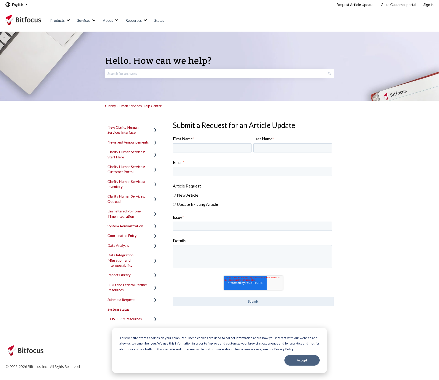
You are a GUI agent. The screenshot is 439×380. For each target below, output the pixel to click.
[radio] (252, 195)
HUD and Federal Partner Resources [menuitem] (127, 287)
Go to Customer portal (398, 4)
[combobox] (215, 73)
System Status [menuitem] (118, 309)
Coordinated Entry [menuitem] (122, 235)
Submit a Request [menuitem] (121, 299)
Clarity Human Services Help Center (133, 105)
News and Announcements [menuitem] (128, 142)
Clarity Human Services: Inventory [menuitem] (126, 184)
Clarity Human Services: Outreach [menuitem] (126, 198)
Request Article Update (355, 4)
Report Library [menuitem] (119, 275)
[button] (155, 127)
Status (159, 20)
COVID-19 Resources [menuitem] (124, 319)
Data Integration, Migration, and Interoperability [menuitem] (120, 260)
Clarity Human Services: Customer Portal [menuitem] (126, 169)
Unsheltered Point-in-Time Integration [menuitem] (124, 213)
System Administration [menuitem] (125, 226)
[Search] (329, 73)
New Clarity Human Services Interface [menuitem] (123, 129)
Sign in (428, 4)
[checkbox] (252, 199)
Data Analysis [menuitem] (118, 245)
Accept (302, 360)
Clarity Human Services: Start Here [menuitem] (126, 154)
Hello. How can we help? (158, 61)
